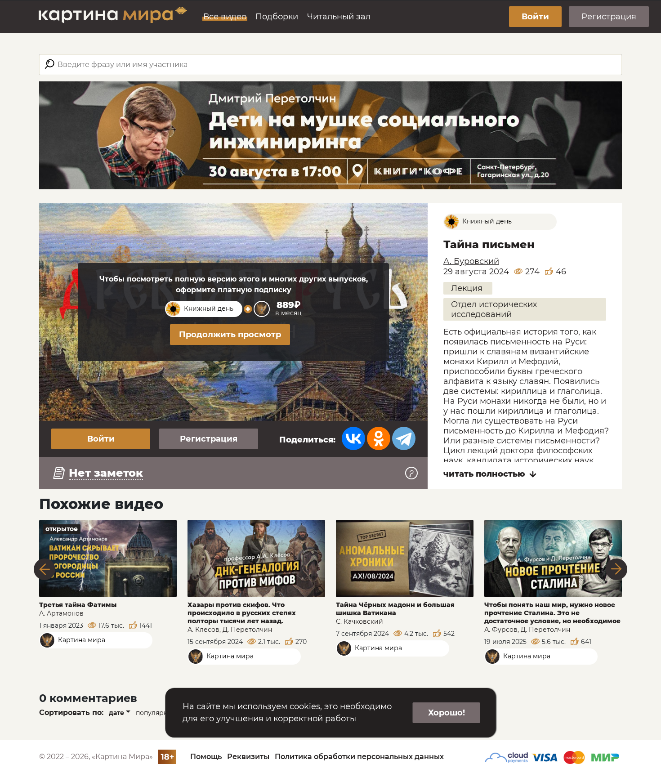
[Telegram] (403, 438)
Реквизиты (248, 756)
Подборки (276, 17)
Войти (535, 17)
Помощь (206, 756)
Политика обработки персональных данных (359, 756)
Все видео (224, 17)
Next (616, 569)
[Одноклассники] (378, 438)
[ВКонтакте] (353, 438)
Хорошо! (446, 713)
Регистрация (608, 17)
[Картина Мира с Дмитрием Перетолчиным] (113, 17)
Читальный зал (339, 17)
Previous (44, 569)
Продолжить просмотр (230, 335)
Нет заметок (106, 472)
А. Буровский (471, 261)
